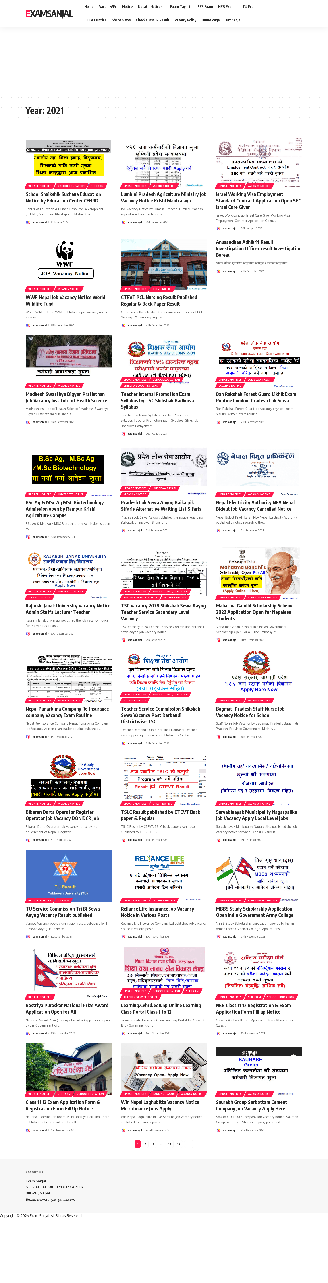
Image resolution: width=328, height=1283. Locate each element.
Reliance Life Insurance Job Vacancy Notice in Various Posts (157, 911)
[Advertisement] (138, 61)
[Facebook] (283, 13)
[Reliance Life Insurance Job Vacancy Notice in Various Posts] (164, 876)
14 (178, 1144)
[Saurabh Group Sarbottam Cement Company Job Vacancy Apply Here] (259, 1069)
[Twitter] (288, 13)
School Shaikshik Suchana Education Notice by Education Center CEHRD (63, 197)
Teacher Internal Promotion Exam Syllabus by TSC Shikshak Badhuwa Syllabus (157, 400)
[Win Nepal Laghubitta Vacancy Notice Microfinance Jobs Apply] (164, 1069)
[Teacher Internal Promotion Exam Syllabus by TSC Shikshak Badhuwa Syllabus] (164, 361)
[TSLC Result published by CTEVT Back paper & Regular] (164, 779)
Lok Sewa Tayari (260, 379)
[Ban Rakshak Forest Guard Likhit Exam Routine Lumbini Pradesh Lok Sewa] (259, 361)
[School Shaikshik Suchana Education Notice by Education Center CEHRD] (69, 161)
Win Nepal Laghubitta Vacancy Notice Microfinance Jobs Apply (160, 1105)
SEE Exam (97, 186)
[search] (299, 13)
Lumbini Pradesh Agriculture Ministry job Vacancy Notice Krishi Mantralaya (164, 197)
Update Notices (40, 186)
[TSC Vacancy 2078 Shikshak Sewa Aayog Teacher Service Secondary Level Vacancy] (164, 573)
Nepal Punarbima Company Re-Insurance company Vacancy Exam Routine (67, 711)
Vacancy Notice (164, 186)
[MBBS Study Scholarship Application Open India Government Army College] (259, 876)
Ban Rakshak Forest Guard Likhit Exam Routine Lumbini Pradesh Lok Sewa (256, 397)
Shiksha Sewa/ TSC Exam (141, 385)
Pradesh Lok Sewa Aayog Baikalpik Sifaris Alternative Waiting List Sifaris (161, 505)
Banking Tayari (164, 1094)
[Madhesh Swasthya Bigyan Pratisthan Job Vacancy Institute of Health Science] (69, 361)
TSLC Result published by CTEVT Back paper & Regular (160, 815)
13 (169, 1144)
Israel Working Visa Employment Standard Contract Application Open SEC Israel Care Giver (258, 200)
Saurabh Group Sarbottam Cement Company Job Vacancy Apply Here (251, 1105)
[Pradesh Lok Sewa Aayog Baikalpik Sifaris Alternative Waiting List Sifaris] (164, 470)
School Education (71, 186)
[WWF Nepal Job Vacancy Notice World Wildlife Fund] (69, 264)
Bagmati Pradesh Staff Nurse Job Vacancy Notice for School (250, 711)
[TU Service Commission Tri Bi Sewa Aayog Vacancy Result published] (69, 876)
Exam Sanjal (36, 1181)
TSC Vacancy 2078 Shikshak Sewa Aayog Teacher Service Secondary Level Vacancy (163, 611)
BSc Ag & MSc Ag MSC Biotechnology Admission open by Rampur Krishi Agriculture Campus (65, 508)
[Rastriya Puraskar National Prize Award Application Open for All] (69, 972)
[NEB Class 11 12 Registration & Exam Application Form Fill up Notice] (259, 972)
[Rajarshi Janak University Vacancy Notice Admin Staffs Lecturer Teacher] (69, 573)
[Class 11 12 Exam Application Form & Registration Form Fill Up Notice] (69, 1069)
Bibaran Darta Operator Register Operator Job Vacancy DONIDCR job (62, 815)
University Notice (71, 494)
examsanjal (40, 222)
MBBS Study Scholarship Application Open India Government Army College (254, 911)
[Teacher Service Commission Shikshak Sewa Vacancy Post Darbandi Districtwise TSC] (164, 676)
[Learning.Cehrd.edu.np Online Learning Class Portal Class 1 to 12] (164, 972)
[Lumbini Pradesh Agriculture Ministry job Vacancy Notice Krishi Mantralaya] (164, 161)
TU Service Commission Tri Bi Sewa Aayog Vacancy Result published (63, 911)
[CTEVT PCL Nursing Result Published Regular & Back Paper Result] (164, 264)
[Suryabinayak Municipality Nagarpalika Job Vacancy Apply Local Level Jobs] (259, 779)
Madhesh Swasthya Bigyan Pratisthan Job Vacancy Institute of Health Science (66, 397)
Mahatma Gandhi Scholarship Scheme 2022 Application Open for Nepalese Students (255, 611)
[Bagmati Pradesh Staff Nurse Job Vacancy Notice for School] (259, 676)
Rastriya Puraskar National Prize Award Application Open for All (67, 1008)
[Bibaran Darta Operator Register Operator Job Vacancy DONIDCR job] (69, 779)
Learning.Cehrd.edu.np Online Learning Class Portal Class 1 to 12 (161, 1008)
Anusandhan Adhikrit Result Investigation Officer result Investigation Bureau (258, 248)
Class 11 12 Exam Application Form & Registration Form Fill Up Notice (63, 1105)
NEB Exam (254, 997)
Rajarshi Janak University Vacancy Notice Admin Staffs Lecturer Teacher (68, 608)
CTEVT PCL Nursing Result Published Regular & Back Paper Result (159, 300)
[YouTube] (293, 13)
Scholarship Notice (262, 597)
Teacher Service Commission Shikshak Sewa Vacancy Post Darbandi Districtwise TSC (160, 714)
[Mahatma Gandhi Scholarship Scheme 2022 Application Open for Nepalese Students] (259, 573)
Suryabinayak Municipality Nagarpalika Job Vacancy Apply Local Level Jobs (256, 815)
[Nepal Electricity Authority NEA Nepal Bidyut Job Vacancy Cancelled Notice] (259, 470)
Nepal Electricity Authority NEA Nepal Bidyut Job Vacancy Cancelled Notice (255, 505)
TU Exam (63, 900)
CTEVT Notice (162, 289)
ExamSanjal (49, 13)
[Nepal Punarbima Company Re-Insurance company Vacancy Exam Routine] (69, 676)
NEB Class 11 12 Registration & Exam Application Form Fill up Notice (253, 1008)
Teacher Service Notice (141, 597)
